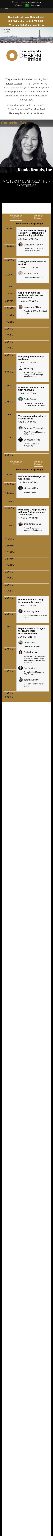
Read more (35, 5)
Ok (27, 5)
